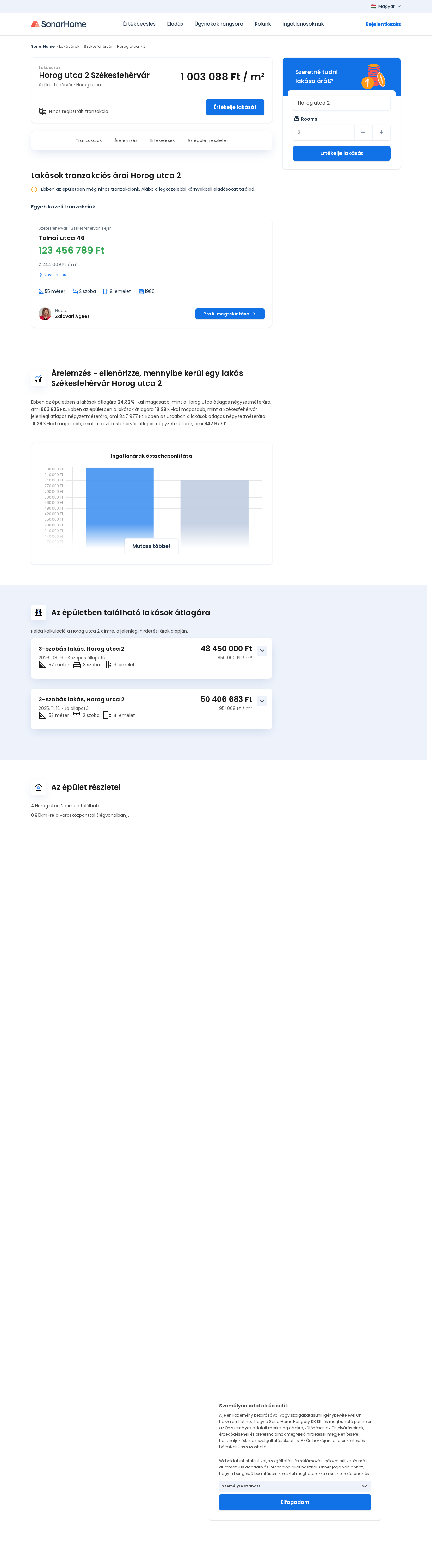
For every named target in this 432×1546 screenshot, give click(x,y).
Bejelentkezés (383, 24)
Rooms (309, 119)
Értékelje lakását (235, 107)
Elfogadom (295, 1502)
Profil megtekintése (226, 314)
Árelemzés (126, 140)
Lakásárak (69, 46)
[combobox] (341, 103)
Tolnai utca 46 (62, 237)
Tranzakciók (89, 140)
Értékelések (162, 140)
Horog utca (128, 46)
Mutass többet (152, 546)
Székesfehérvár (98, 46)
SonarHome (43, 46)
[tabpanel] (151, 273)
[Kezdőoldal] (58, 24)
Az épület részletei (208, 140)
